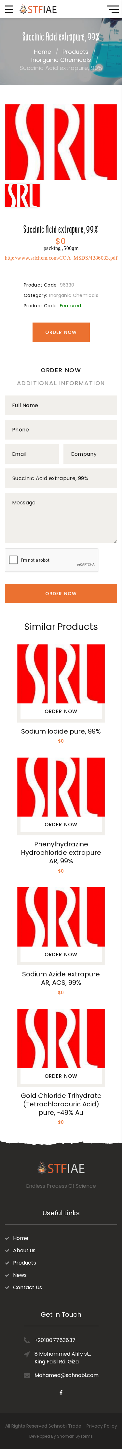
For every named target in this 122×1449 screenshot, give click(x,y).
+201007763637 (55, 1340)
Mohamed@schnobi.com (66, 1375)
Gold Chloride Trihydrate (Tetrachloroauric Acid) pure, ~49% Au (61, 1104)
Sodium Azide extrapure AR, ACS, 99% (61, 978)
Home (42, 52)
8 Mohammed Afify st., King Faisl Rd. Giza (62, 1357)
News (20, 1275)
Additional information (61, 383)
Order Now (60, 332)
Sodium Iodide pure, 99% (61, 731)
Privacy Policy (102, 1426)
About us (24, 1250)
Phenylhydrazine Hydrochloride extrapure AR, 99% (61, 853)
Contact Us (27, 1287)
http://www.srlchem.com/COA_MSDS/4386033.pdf (61, 258)
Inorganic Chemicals (61, 60)
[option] (61, 142)
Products (75, 52)
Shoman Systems (75, 1436)
